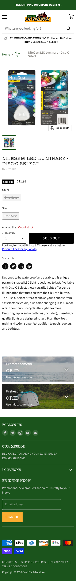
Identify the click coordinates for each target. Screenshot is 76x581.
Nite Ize (17, 54)
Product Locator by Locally (19, 249)
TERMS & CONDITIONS (14, 566)
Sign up (12, 517)
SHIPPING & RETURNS (33, 562)
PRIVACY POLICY (59, 562)
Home (6, 54)
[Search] (68, 28)
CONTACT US (9, 562)
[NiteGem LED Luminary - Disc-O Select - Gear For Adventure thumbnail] (9, 142)
